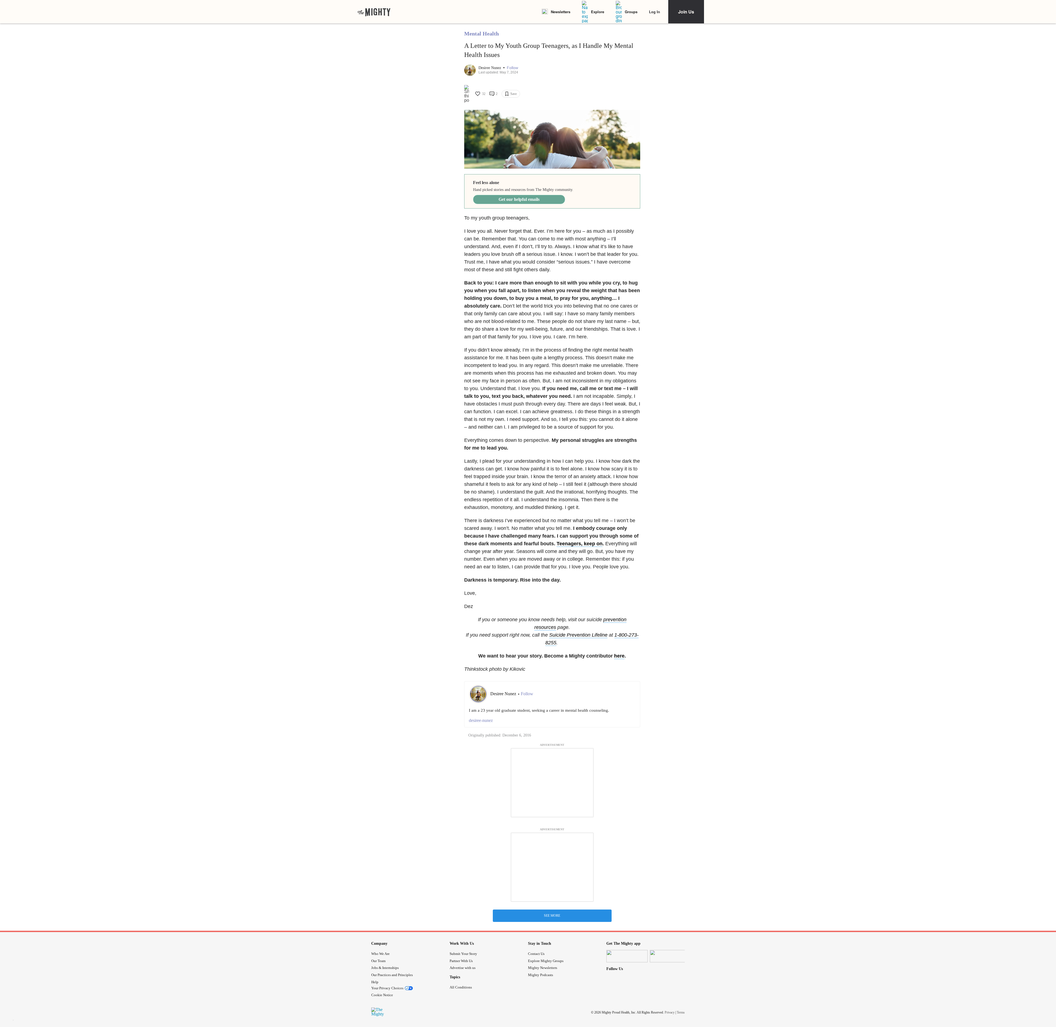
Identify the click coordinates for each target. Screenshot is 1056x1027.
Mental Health (481, 34)
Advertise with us (462, 968)
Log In (654, 11)
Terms (681, 1012)
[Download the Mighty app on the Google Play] (670, 956)
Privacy (670, 1012)
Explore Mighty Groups (545, 961)
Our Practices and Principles (392, 975)
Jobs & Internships (385, 968)
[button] (512, 67)
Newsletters (560, 11)
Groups (631, 11)
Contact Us (536, 954)
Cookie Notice (382, 995)
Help (374, 982)
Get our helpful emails (519, 199)
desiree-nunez (481, 720)
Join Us (686, 12)
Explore (597, 11)
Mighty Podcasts (540, 975)
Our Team (378, 961)
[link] (374, 12)
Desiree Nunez (490, 68)
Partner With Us (461, 961)
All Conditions (461, 987)
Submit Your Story (463, 954)
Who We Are (380, 954)
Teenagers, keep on (580, 543)
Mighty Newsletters (542, 968)
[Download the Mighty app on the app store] (627, 956)
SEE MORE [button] (552, 916)
